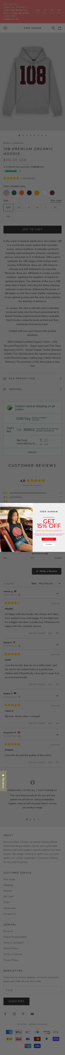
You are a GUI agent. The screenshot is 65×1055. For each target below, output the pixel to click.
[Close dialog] (2, 505)
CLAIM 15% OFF (49, 539)
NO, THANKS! (49, 544)
